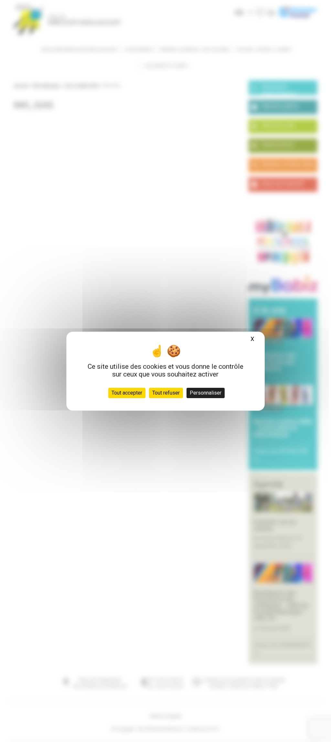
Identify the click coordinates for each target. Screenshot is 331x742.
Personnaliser (205, 393)
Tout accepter (127, 393)
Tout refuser (166, 393)
